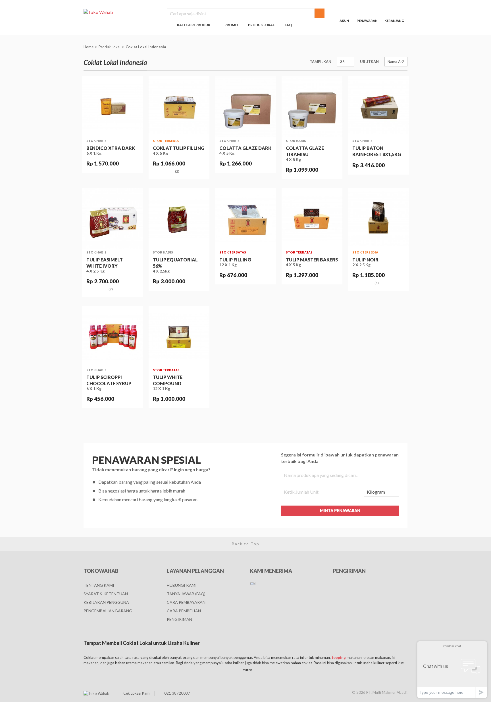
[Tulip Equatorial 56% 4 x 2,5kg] (179, 218)
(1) (377, 283)
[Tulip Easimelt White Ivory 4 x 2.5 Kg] (112, 218)
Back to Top (245, 543)
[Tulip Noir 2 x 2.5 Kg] (378, 218)
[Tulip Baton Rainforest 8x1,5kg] (378, 106)
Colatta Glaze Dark (245, 148)
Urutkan (369, 61)
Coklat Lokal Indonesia (146, 47)
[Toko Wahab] (121, 12)
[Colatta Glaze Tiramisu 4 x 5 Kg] (312, 106)
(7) (111, 289)
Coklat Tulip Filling (178, 148)
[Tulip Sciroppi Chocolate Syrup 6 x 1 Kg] (112, 336)
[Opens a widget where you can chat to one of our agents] (452, 669)
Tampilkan (320, 61)
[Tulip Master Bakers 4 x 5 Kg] (312, 218)
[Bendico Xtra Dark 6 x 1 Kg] (112, 106)
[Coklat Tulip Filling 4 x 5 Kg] (179, 106)
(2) (177, 171)
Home (88, 47)
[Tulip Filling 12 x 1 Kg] (245, 218)
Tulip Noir (365, 259)
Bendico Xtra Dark (110, 148)
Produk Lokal (109, 47)
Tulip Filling (235, 259)
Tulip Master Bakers (312, 259)
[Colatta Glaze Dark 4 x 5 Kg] (245, 106)
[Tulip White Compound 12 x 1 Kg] (179, 336)
